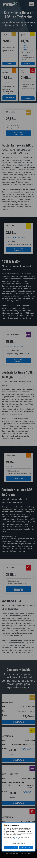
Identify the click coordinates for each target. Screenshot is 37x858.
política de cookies (15, 839)
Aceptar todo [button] (26, 848)
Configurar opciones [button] (18, 843)
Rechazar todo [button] (11, 848)
